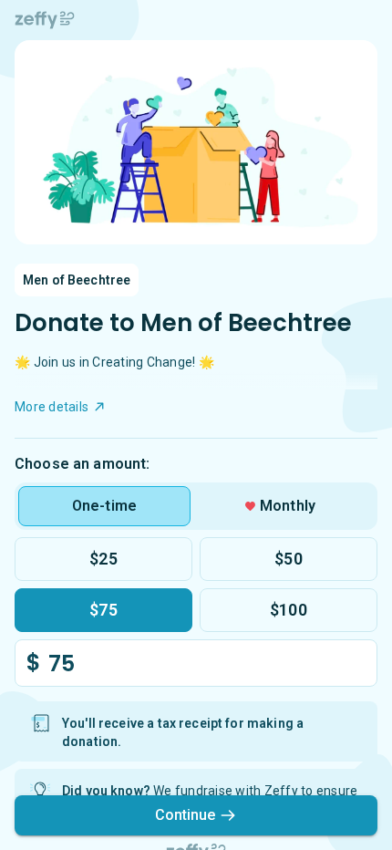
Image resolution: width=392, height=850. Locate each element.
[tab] (104, 506)
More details (51, 406)
